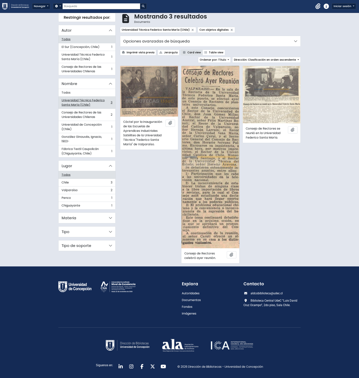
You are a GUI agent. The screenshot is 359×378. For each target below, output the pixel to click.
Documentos (191, 300)
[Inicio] (17, 6)
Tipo (65, 231)
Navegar (40, 6)
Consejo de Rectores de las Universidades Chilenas (86, 69)
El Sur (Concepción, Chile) (86, 48)
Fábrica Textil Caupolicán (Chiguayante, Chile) (86, 151)
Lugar (67, 165)
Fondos (187, 307)
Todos (66, 39)
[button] (318, 6)
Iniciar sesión (343, 6)
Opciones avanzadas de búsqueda (156, 41)
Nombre (69, 83)
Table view (215, 52)
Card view (194, 52)
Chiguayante (86, 206)
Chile (86, 183)
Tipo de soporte (76, 245)
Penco (86, 199)
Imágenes (189, 313)
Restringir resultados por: (87, 17)
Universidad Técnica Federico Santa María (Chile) (86, 56)
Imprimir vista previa (140, 52)
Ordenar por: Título (213, 60)
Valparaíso (86, 191)
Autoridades (191, 293)
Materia (69, 218)
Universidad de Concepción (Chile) (86, 126)
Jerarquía (170, 52)
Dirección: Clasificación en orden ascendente (265, 60)
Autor (67, 30)
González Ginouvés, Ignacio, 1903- (86, 139)
